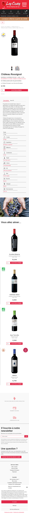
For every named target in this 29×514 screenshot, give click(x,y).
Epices (4, 181)
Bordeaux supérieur (7, 144)
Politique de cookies (8, 512)
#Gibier (15, 78)
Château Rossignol (15, 26)
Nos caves (14, 481)
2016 (4, 149)
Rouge (4, 139)
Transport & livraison (14, 470)
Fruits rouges (6, 175)
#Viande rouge (21, 78)
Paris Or (5, 191)
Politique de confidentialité (18, 512)
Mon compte (18, 13)
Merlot (4, 186)
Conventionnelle (7, 165)
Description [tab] (6, 100)
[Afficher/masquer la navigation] (2, 22)
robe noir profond (7, 170)
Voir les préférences (14, 509)
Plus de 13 (8, 160)
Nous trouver (11, 13)
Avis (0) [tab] (12, 100)
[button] (27, 487)
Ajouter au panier (16, 90)
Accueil (2, 26)
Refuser (14, 505)
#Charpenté (4, 78)
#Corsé (10, 78)
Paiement (14, 471)
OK (26, 436)
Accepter (14, 501)
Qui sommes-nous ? (14, 479)
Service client (3, 13)
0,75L (4, 155)
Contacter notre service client (11, 457)
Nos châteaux (7, 26)
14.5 (4, 160)
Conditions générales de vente (14, 482)
